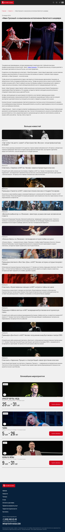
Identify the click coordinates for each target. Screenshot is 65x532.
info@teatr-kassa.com (12, 523)
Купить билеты (56, 404)
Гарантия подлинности (10, 509)
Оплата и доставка (8, 503)
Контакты (5, 512)
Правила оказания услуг (10, 506)
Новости (5, 494)
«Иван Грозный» (32, 67)
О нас (4, 500)
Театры (5, 497)
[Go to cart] (59, 2)
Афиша (5, 491)
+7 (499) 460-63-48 (10, 519)
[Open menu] (62, 2)
